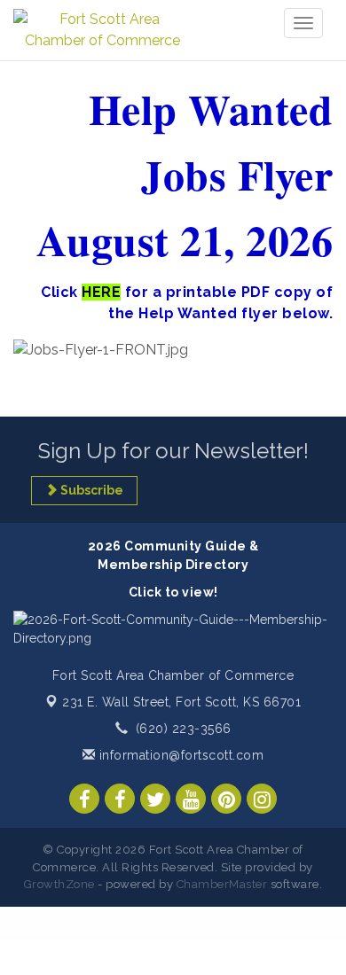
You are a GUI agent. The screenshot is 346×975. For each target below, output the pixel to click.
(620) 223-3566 (184, 729)
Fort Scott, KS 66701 (181, 702)
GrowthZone (59, 884)
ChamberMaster (222, 884)
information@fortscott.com (179, 755)
